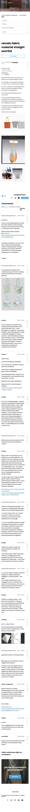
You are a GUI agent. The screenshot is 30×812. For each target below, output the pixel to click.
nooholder (4, 736)
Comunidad (22, 15)
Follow (14, 56)
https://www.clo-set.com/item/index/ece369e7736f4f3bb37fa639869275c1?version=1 (12, 708)
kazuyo (15, 62)
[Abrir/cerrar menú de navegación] (26, 2)
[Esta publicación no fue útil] (28, 67)
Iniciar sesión (6, 752)
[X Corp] (15, 198)
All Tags (4, 20)
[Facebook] (12, 198)
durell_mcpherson (7, 684)
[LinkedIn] (19, 198)
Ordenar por (22, 209)
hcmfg (3, 320)
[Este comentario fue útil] (27, 216)
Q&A (2, 17)
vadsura (4, 619)
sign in (7, 207)
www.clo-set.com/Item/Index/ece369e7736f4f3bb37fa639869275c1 (12, 235)
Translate (6, 74)
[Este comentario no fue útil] (27, 220)
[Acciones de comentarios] (27, 222)
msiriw (3, 718)
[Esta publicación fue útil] (28, 62)
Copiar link (25, 198)
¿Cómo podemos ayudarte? (9, 15)
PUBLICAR (15, 776)
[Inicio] (6, 2)
